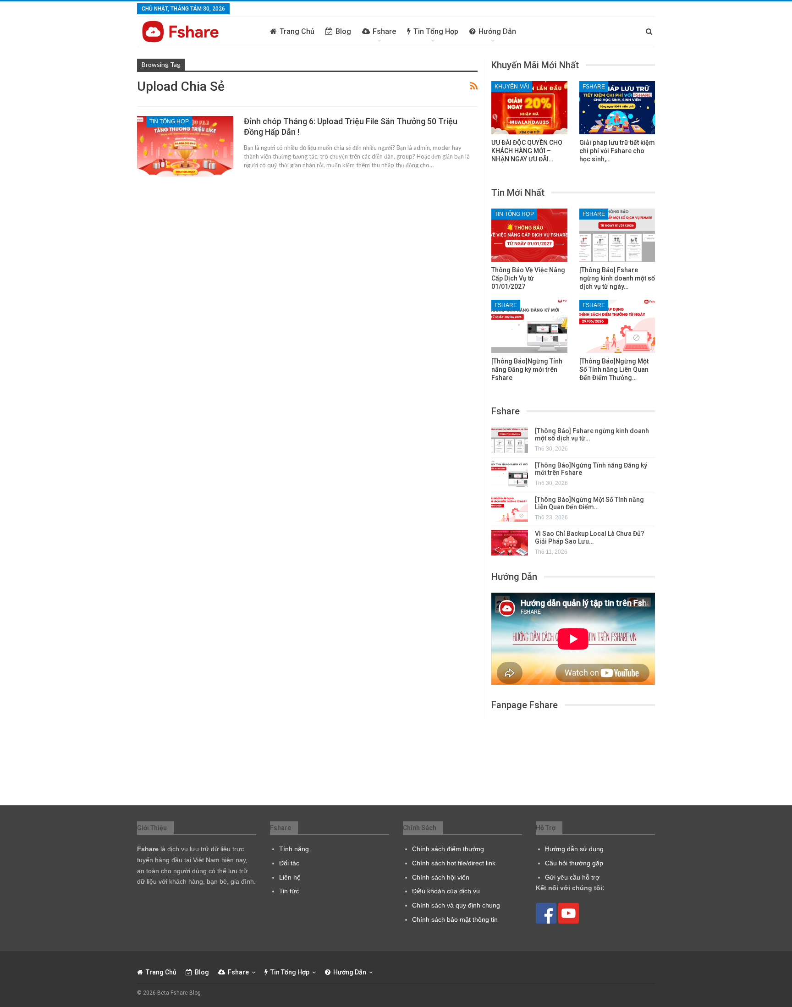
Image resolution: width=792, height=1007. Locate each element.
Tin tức (289, 891)
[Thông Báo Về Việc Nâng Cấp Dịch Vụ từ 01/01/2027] (529, 235)
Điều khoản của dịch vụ (446, 891)
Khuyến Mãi (512, 86)
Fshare (384, 31)
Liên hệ (290, 877)
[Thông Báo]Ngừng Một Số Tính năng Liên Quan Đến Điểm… (589, 503)
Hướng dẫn (497, 31)
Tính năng (294, 849)
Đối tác (289, 863)
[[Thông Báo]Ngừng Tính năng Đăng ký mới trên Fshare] (529, 326)
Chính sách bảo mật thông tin (455, 919)
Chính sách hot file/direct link (453, 863)
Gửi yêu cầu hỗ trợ (572, 877)
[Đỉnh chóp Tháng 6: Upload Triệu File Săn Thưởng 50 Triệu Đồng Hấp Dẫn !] (185, 146)
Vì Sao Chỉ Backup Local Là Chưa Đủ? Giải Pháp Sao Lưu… (589, 537)
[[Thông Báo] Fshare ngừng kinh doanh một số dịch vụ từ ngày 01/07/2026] (617, 235)
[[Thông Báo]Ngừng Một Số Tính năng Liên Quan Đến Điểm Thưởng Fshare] (617, 326)
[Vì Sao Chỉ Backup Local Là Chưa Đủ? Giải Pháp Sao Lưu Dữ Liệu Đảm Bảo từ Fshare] (509, 543)
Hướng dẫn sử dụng (574, 849)
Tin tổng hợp (435, 31)
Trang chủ (297, 31)
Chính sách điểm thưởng (448, 849)
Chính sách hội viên (440, 877)
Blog (343, 31)
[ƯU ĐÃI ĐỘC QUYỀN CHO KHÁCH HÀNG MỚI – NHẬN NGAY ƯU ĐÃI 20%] (529, 107)
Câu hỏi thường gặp (574, 863)
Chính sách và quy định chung (456, 905)
